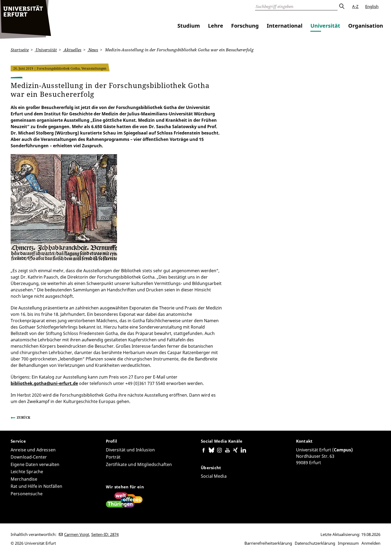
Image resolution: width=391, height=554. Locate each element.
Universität (325, 25)
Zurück (23, 417)
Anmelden (370, 543)
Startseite (20, 49)
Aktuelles (72, 49)
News (92, 49)
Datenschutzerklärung (315, 543)
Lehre (215, 25)
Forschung (245, 25)
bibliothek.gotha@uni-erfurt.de (44, 383)
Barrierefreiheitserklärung (268, 543)
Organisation (365, 25)
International (284, 25)
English (371, 6)
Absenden (342, 6)
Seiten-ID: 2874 (105, 534)
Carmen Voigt (76, 534)
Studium (188, 25)
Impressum (348, 543)
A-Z (355, 6)
